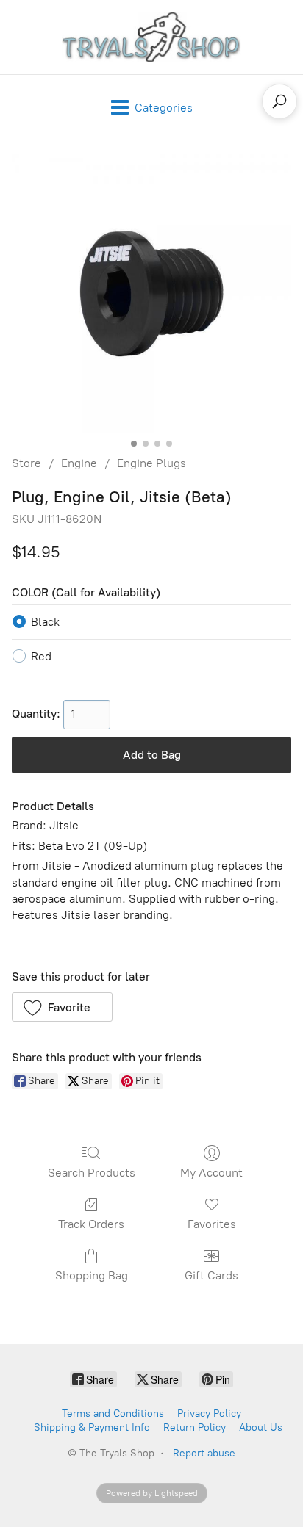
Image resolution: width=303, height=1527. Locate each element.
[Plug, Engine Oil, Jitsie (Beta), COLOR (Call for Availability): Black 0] (151, 293)
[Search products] (279, 101)
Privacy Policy (209, 1413)
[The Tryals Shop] (151, 37)
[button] (62, 1007)
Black (45, 622)
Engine (79, 463)
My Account (211, 1173)
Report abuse (204, 1453)
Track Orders (91, 1224)
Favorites (212, 1224)
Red (41, 656)
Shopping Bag (91, 1275)
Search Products (91, 1173)
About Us (260, 1427)
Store (26, 463)
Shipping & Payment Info (92, 1427)
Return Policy (194, 1427)
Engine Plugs (151, 463)
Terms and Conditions (113, 1413)
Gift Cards (211, 1275)
